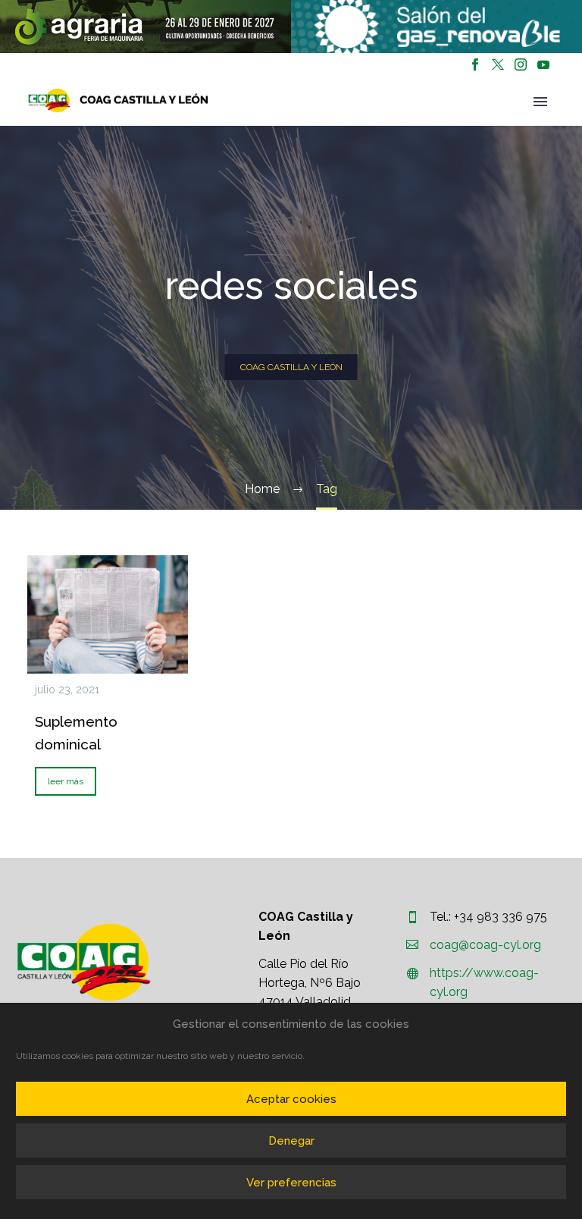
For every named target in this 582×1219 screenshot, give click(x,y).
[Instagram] (520, 64)
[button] (145, 26)
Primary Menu (540, 101)
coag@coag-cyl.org (485, 945)
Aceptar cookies (291, 1099)
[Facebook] (475, 64)
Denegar (291, 1141)
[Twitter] (498, 64)
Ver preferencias (291, 1182)
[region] (145, 26)
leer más (65, 781)
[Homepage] (118, 101)
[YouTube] (543, 64)
